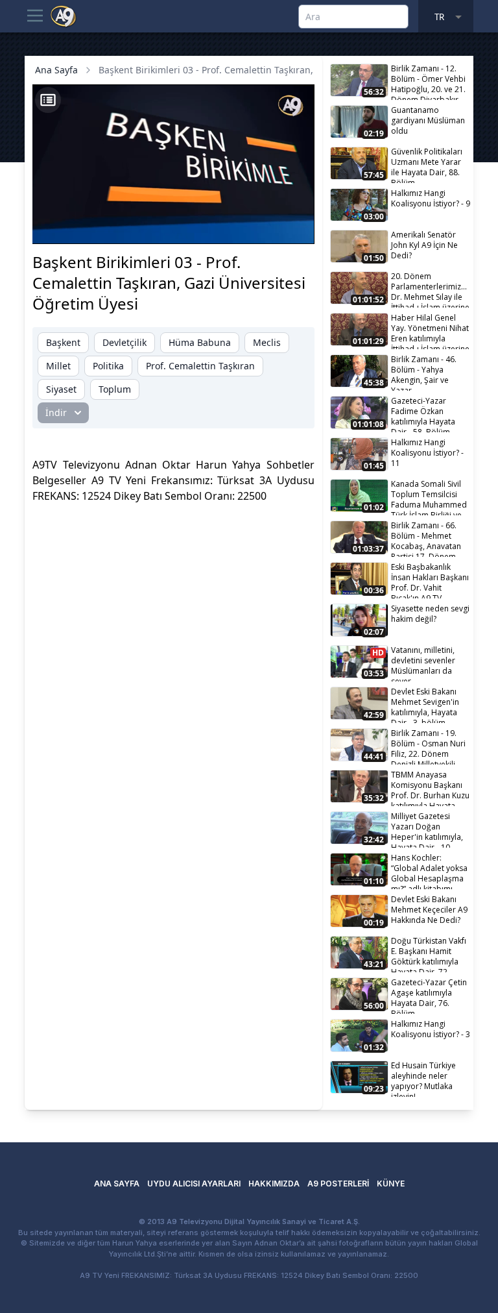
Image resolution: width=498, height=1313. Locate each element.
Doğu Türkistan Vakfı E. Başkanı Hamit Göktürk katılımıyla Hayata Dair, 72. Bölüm (428, 953)
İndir (56, 412)
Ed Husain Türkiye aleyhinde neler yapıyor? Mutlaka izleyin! (423, 1078)
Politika (108, 366)
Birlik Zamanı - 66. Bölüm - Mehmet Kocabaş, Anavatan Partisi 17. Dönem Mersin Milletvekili (426, 538)
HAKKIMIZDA (274, 1183)
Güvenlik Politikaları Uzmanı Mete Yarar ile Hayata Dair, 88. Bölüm (426, 164)
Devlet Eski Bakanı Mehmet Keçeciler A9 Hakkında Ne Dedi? (429, 910)
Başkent (63, 342)
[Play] (54, 227)
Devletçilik (124, 342)
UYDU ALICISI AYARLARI (194, 1183)
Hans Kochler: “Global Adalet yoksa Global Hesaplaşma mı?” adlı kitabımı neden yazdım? (429, 870)
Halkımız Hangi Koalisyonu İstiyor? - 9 (430, 198)
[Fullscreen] (292, 227)
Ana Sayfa (56, 70)
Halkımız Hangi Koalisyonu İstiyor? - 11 (427, 453)
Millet (58, 366)
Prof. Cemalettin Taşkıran (200, 366)
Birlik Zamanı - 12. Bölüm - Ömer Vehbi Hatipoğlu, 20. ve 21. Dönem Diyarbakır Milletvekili (428, 81)
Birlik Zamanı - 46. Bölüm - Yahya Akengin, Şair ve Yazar (423, 372)
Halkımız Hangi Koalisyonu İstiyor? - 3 (430, 1029)
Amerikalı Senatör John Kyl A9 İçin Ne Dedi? (424, 245)
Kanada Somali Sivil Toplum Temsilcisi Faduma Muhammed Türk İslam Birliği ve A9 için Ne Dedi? (429, 496)
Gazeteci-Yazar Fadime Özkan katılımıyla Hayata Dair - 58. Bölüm (423, 413)
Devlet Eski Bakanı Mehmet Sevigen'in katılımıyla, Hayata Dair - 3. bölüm (425, 704)
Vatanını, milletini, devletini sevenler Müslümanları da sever (423, 662)
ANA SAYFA (116, 1183)
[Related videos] (48, 100)
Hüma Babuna (200, 342)
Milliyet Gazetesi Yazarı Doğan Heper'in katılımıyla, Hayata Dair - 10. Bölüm (427, 829)
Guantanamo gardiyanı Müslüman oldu (428, 120)
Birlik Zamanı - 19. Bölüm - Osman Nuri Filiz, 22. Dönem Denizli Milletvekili (428, 746)
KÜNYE (391, 1183)
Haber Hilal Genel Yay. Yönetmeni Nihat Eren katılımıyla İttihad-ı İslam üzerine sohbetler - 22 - (430, 330)
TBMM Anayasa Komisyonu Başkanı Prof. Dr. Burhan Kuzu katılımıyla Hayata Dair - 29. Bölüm (430, 787)
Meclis (267, 342)
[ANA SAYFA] (64, 15)
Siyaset (61, 389)
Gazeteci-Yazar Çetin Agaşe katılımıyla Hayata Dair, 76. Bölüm (429, 995)
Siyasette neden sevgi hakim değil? (430, 613)
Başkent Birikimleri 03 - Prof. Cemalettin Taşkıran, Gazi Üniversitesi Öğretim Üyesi (276, 70)
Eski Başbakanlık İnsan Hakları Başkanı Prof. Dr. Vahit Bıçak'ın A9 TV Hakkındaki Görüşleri (430, 579)
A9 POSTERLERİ (338, 1183)
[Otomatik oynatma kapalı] (201, 227)
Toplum (115, 389)
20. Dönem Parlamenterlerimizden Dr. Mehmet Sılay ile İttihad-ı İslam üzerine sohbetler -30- (431, 289)
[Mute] (76, 227)
